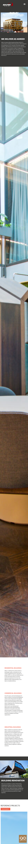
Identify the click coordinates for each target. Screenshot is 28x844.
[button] (24, 4)
